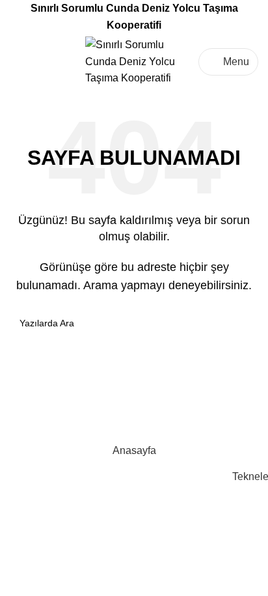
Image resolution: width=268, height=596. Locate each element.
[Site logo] (134, 60)
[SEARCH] (243, 323)
